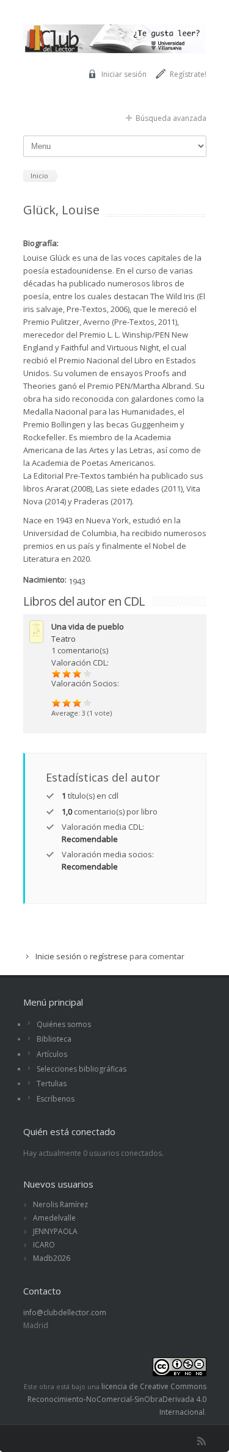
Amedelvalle (54, 1218)
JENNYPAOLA (55, 1231)
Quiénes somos (64, 1024)
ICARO (44, 1245)
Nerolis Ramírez (60, 1204)
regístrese (109, 956)
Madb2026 (51, 1258)
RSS (201, 1441)
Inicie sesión (58, 956)
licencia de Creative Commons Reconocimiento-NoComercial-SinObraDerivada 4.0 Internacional (116, 1399)
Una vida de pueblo (87, 626)
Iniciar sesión (124, 74)
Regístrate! (188, 74)
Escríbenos (56, 1099)
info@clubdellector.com (64, 1312)
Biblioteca (54, 1039)
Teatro (63, 638)
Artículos (52, 1054)
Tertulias (52, 1083)
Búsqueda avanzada (171, 118)
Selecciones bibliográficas (81, 1069)
